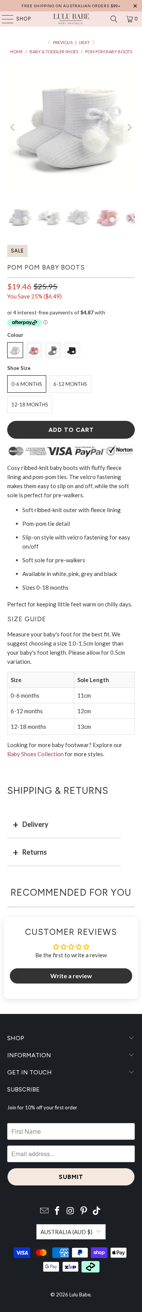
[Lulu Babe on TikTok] (97, 1211)
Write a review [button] (71, 975)
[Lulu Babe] (71, 19)
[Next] (129, 127)
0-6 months (26, 384)
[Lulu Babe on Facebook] (57, 1211)
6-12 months (70, 384)
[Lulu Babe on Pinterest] (83, 1211)
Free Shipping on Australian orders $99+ (71, 5)
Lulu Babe (80, 1294)
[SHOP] (4, 19)
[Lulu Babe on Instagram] (70, 1211)
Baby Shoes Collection (35, 753)
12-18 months (29, 404)
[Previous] (13, 127)
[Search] (114, 19)
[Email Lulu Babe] (44, 1211)
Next (85, 42)
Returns (34, 852)
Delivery (35, 824)
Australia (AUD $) (66, 1231)
